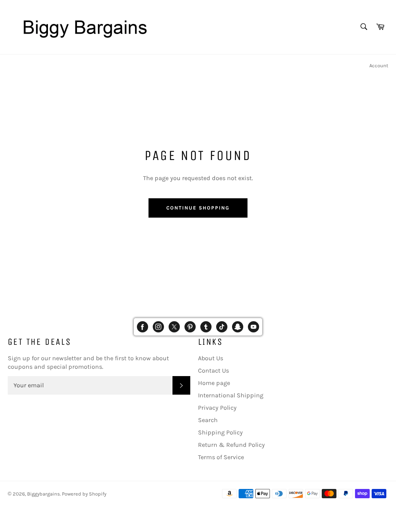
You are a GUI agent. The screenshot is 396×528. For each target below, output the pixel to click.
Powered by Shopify (84, 494)
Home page (214, 383)
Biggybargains (43, 494)
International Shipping (230, 395)
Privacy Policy (217, 407)
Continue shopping (197, 208)
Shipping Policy (220, 432)
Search (208, 420)
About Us (210, 358)
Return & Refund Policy (231, 444)
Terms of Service (221, 457)
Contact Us (213, 370)
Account (378, 65)
